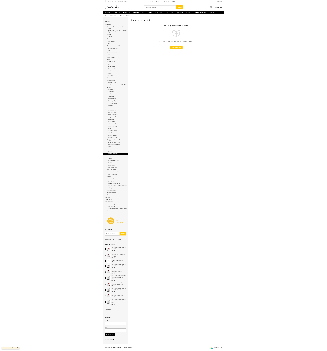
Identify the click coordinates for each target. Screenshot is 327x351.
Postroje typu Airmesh (113, 160)
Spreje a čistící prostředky (114, 183)
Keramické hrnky (112, 66)
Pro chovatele (109, 202)
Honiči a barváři (111, 41)
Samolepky (110, 76)
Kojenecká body (111, 89)
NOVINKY (107, 197)
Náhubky (110, 151)
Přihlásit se (109, 334)
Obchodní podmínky (169, 1)
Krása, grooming (111, 170)
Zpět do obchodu (176, 47)
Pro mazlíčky (108, 94)
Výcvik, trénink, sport (112, 156)
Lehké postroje (111, 165)
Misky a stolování (111, 110)
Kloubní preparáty (111, 192)
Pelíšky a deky (111, 96)
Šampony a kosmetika (113, 172)
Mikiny (108, 59)
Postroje (109, 158)
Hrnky (108, 64)
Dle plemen (108, 24)
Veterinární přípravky (110, 188)
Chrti (108, 50)
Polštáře (109, 71)
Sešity (108, 78)
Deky (109, 108)
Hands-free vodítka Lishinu (114, 142)
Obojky (109, 147)
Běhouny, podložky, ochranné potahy (117, 186)
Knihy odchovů (111, 206)
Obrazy (109, 73)
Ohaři (108, 43)
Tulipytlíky (110, 105)
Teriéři (109, 34)
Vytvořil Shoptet (218, 347)
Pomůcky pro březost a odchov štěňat (117, 209)
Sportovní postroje (112, 167)
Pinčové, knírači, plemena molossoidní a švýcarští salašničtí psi (117, 31)
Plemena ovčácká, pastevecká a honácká (115, 27)
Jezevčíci (109, 37)
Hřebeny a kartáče (112, 174)
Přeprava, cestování (112, 154)
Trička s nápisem (111, 57)
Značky (107, 211)
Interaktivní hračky (112, 131)
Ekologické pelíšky (112, 103)
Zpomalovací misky (112, 115)
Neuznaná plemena (112, 53)
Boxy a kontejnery (112, 126)
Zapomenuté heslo (109, 340)
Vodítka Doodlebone (113, 149)
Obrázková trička (111, 62)
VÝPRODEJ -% (109, 199)
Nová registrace (109, 338)
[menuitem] (107, 12)
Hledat (180, 7)
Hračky (109, 128)
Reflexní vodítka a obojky (114, 144)
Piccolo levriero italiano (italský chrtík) (117, 85)
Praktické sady (111, 204)
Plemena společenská (112, 48)
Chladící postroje (112, 163)
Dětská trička (110, 92)
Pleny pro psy (111, 181)
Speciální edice (111, 80)
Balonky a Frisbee (112, 135)
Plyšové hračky (111, 133)
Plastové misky (111, 121)
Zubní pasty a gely (112, 190)
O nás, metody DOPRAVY (155, 1)
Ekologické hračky (112, 137)
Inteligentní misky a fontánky (115, 117)
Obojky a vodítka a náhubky (114, 140)
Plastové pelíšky (112, 101)
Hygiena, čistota (111, 179)
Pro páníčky (108, 55)
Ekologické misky (112, 124)
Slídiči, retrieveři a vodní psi (114, 46)
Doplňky (109, 87)
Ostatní (109, 195)
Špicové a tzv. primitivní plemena (115, 39)
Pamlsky (109, 176)
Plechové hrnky (111, 69)
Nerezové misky (112, 112)
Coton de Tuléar (112, 82)
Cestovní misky (111, 119)
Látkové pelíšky (112, 99)
